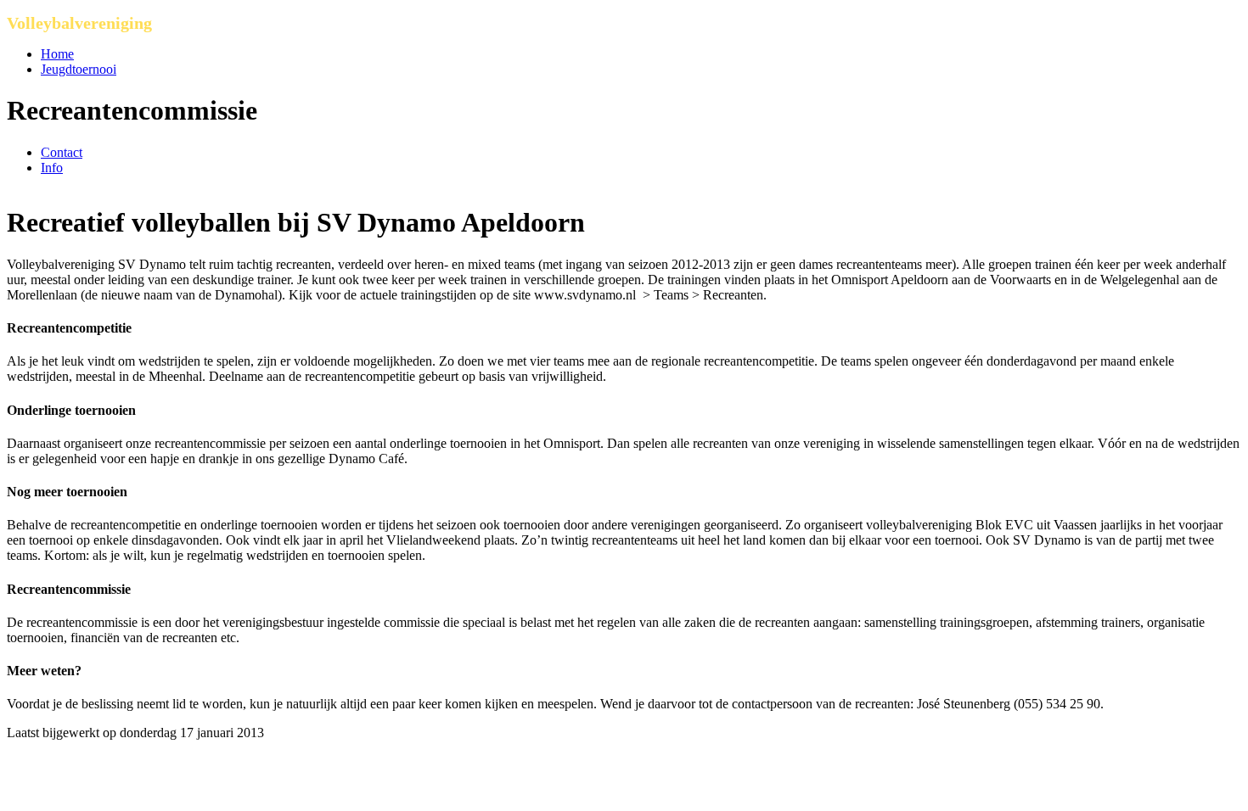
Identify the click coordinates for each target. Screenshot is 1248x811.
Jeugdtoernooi (78, 69)
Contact (61, 152)
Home (57, 54)
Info (52, 167)
